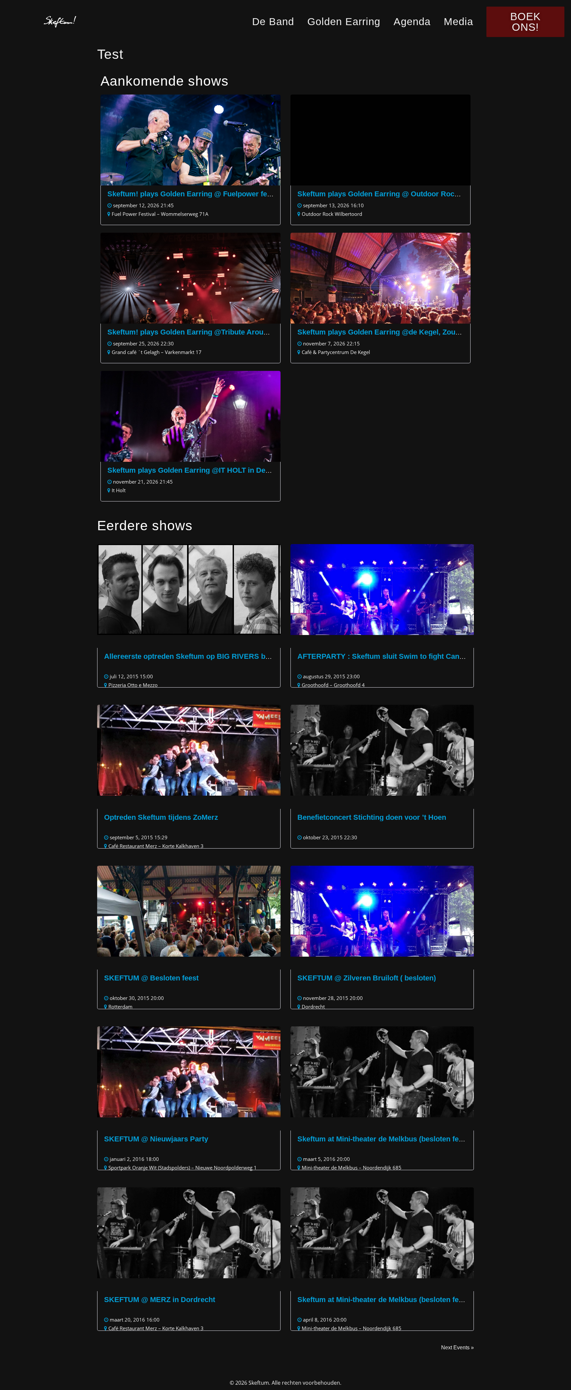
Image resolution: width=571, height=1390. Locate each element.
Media (458, 21)
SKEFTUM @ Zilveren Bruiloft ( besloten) (366, 978)
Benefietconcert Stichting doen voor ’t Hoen (371, 817)
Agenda (412, 21)
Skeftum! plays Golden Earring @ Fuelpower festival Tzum (206, 194)
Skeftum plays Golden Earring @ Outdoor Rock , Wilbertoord (401, 194)
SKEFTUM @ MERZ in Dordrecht (159, 1299)
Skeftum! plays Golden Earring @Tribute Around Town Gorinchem (219, 332)
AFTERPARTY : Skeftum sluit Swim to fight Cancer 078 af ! (397, 656)
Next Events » (457, 1347)
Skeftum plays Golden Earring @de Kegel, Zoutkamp (386, 332)
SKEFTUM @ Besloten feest (151, 978)
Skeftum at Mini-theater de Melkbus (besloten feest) (384, 1139)
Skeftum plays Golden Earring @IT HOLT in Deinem (194, 470)
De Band (273, 21)
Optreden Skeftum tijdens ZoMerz (161, 817)
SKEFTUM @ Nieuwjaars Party (156, 1139)
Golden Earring (343, 21)
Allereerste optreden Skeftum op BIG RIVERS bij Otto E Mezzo (210, 656)
